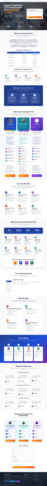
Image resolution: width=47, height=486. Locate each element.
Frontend (8, 284)
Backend (8, 286)
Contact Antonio (23, 440)
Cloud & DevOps (8, 289)
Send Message (24, 467)
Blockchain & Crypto (9, 291)
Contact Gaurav (10, 440)
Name (13, 450)
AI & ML (7, 281)
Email (13, 453)
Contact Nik (36, 440)
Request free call (35, 17)
